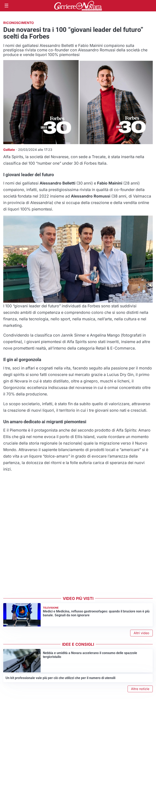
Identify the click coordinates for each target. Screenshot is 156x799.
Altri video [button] (141, 633)
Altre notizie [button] (140, 689)
